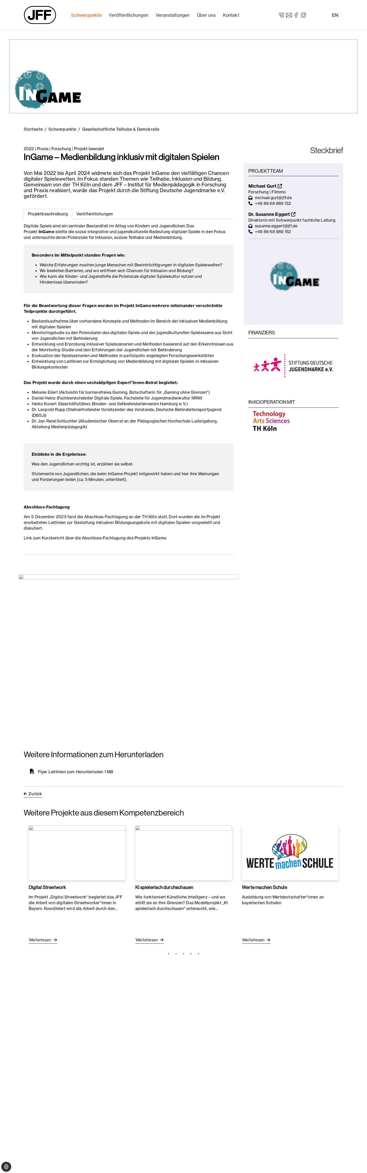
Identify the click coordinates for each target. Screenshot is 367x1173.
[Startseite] (40, 15)
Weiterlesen (40, 939)
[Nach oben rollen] (356, 1162)
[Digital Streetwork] (77, 852)
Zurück (35, 793)
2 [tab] (176, 953)
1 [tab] (168, 953)
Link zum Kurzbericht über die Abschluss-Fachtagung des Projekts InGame (95, 537)
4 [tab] (190, 953)
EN (335, 15)
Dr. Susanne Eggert (269, 214)
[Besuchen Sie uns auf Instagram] (303, 14)
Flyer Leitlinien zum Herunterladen (70, 771)
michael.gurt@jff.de (273, 197)
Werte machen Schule (264, 887)
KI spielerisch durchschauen (164, 887)
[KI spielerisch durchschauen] (183, 852)
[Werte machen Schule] (290, 852)
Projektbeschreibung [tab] (48, 213)
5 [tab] (198, 953)
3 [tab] (183, 953)
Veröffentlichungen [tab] (94, 213)
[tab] (94, 214)
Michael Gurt (263, 186)
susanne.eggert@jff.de (276, 225)
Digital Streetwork (47, 887)
